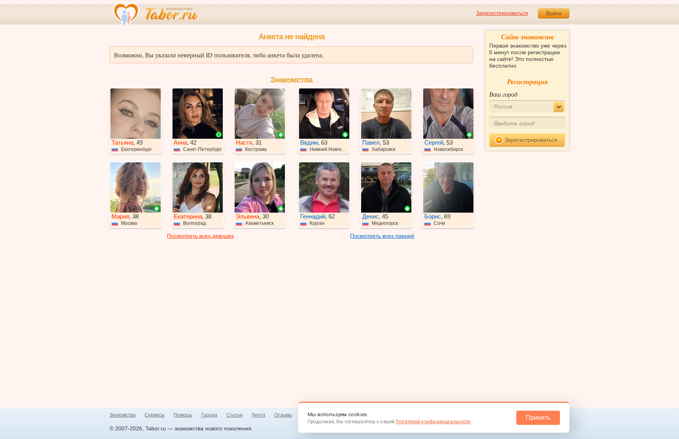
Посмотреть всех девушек (200, 236)
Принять (538, 417)
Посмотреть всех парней (382, 236)
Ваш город (503, 94)
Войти (554, 13)
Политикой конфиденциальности (433, 421)
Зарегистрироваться (502, 13)
